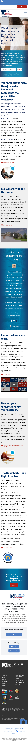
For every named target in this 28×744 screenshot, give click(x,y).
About (4, 677)
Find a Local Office (8, 374)
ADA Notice (16, 710)
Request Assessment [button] (22, 6)
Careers (4, 685)
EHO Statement (19, 680)
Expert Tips (5, 681)
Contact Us (18, 678)
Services (4, 675)
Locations (4, 683)
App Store (15, 646)
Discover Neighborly (13, 634)
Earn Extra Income (8, 162)
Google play (14, 650)
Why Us (4, 679)
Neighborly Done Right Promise (19, 676)
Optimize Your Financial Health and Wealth (13, 446)
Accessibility (13, 730)
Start (14, 585)
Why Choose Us (7, 225)
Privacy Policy (19, 728)
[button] (11, 321)
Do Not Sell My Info (8, 731)
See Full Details (7, 547)
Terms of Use (9, 728)
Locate (19, 69)
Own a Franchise (19, 682)
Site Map (17, 684)
